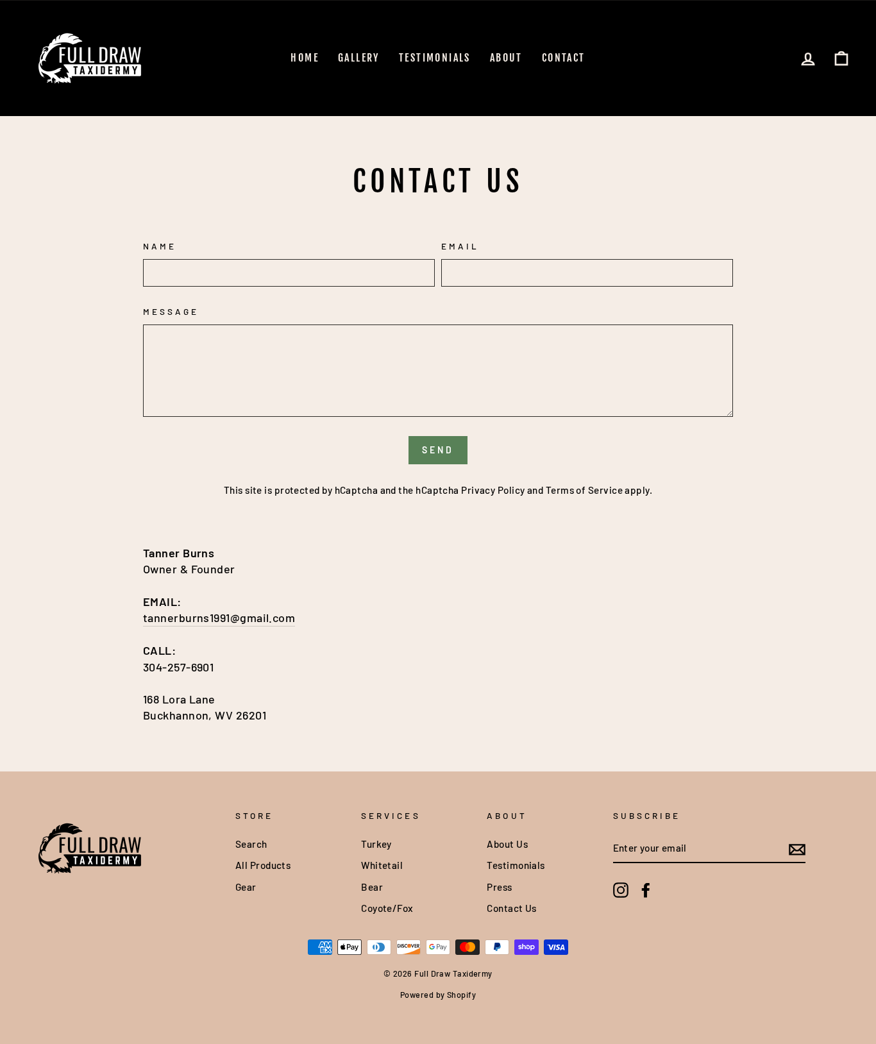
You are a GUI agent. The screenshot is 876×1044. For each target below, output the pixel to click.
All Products (263, 865)
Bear (372, 887)
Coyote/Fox (387, 908)
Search (251, 844)
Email (460, 245)
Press (499, 887)
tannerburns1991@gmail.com (219, 617)
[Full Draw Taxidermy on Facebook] (645, 890)
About (506, 57)
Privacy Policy (493, 490)
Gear (246, 887)
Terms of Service (584, 490)
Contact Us (512, 908)
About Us (507, 844)
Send (438, 449)
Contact (563, 57)
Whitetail (382, 865)
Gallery (359, 57)
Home (305, 57)
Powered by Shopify (438, 994)
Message (171, 311)
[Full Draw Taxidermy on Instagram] (620, 890)
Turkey (376, 844)
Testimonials (435, 57)
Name (159, 245)
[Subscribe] (797, 849)
